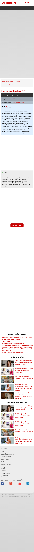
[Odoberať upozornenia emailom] (17, 95)
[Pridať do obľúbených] (12, 95)
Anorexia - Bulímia (8, 84)
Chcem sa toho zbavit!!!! (18, 102)
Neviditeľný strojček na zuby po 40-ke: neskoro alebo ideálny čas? (24, 370)
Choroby (3, 467)
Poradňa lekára (4, 475)
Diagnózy (3, 468)
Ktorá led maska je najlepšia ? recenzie (13, 343)
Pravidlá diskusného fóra (6, 456)
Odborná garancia (5, 453)
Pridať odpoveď (17, 225)
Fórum (12, 81)
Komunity (18, 81)
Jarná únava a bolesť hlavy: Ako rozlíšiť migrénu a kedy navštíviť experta (23, 362)
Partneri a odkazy (5, 459)
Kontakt (2, 461)
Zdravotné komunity (5, 473)
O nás (2, 451)
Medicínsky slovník (5, 472)
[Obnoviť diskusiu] (21, 95)
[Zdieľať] (31, 95)
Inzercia (3, 458)
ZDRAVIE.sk (5, 81)
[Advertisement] (17, 27)
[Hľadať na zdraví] (7, 95)
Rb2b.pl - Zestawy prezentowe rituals (12, 352)
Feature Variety (6, 341)
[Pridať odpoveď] (26, 95)
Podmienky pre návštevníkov (7, 454)
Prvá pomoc (3, 470)
